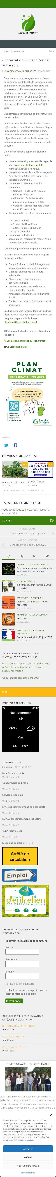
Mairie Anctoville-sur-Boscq (21, 71)
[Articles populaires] (21, 556)
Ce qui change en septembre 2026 (21, 677)
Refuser (28, 1157)
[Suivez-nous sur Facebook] (52, 520)
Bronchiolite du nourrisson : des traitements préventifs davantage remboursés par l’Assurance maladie (26, 667)
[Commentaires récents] (34, 556)
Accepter (28, 1148)
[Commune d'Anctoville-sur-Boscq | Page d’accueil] (28, 23)
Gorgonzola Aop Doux (13, 1047)
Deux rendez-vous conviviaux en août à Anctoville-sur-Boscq (34, 569)
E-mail (9, 971)
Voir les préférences (28, 1165)
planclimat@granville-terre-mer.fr (20, 322)
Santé (20, 598)
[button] (51, 1114)
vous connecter (24, 509)
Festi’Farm (22, 618)
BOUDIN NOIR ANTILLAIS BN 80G (19, 1025)
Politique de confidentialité (19, 983)
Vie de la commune (13, 51)
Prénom (11, 959)
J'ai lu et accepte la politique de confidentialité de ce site (26, 992)
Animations (22, 564)
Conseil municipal (26, 630)
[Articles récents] (8, 556)
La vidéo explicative (17, 346)
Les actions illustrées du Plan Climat (26, 340)
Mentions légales (28, 1172)
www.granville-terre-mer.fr (27, 165)
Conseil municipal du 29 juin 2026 (34, 637)
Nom (9, 947)
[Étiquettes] (47, 556)
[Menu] (52, 4)
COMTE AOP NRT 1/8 (13, 1036)
